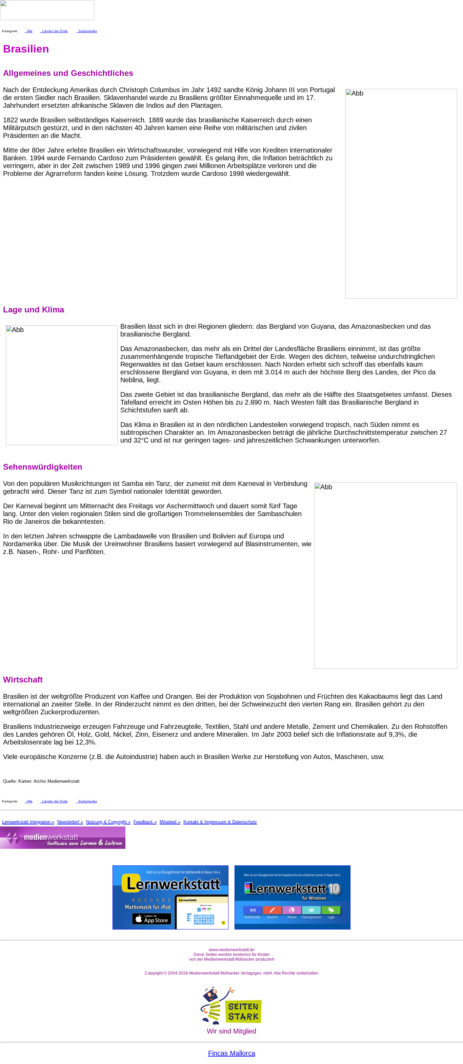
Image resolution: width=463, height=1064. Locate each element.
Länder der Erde (54, 31)
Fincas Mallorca (231, 1053)
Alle (29, 31)
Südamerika (86, 31)
